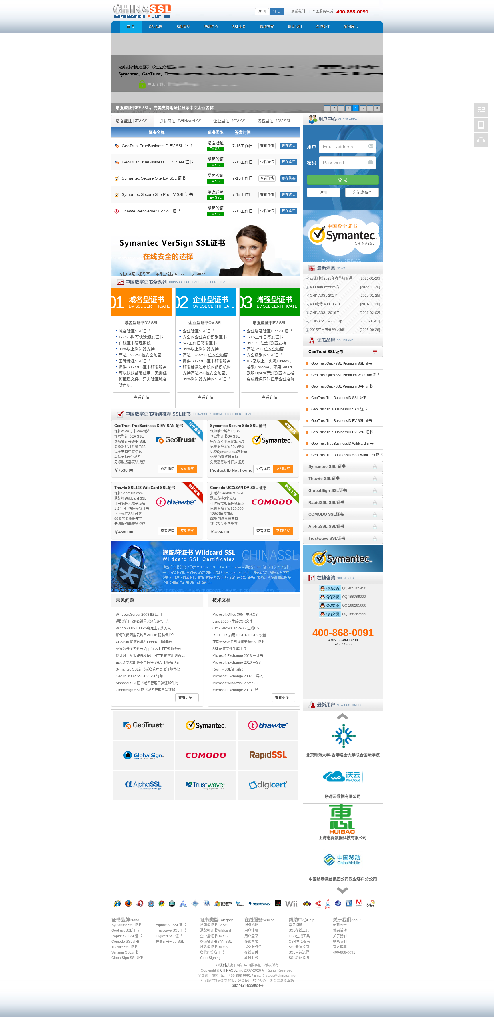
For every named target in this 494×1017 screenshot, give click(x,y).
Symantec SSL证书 (126, 925)
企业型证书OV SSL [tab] (230, 121)
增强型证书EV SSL (214, 925)
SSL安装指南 (299, 947)
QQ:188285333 (354, 597)
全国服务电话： (324, 11)
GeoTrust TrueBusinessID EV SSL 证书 (341, 421)
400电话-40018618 (325, 304)
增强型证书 (129, 436)
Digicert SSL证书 (169, 936)
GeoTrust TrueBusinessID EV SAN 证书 (342, 432)
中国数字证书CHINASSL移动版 (481, 125)
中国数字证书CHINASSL (164, 10)
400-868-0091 (343, 636)
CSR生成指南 (299, 942)
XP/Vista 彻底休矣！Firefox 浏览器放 (144, 642)
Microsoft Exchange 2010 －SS (236, 663)
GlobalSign (143, 755)
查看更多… (187, 698)
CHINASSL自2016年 (326, 321)
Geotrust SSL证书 (125, 930)
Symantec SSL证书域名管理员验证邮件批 (148, 669)
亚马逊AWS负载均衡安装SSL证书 (238, 642)
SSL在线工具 (299, 930)
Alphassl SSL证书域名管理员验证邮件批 (147, 683)
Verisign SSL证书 (124, 952)
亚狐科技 (223, 965)
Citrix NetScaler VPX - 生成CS (235, 628)
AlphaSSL (143, 785)
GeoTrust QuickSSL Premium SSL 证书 (341, 364)
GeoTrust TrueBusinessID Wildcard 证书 (342, 444)
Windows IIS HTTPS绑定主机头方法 (143, 628)
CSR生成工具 (299, 936)
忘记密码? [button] (362, 192)
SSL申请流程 (299, 952)
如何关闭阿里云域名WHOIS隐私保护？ (145, 635)
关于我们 (340, 936)
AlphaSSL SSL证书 (171, 925)
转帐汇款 (251, 958)
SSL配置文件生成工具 (229, 649)
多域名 (227, 493)
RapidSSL (268, 755)
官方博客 (340, 947)
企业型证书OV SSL (215, 936)
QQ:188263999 (354, 614)
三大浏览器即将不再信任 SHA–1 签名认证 (148, 663)
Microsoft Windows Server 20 (235, 683)
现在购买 (289, 146)
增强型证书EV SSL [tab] (133, 121)
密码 (311, 163)
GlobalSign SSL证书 (127, 958)
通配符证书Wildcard (215, 930)
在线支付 (251, 952)
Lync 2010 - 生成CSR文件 (232, 621)
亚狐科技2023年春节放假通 (331, 278)
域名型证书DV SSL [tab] (274, 121)
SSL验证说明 (299, 958)
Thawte (268, 725)
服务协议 (251, 925)
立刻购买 (187, 469)
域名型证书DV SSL (215, 947)
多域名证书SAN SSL (216, 942)
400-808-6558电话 (324, 287)
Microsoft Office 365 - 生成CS (235, 615)
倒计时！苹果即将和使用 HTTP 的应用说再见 (150, 656)
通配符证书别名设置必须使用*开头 (142, 621)
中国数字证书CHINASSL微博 (481, 110)
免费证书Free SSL (170, 942)
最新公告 (340, 925)
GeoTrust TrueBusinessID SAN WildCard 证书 (347, 455)
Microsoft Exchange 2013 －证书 (237, 656)
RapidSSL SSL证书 (126, 936)
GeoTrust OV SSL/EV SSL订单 (139, 676)
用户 (311, 147)
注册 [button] (324, 192)
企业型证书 (225, 436)
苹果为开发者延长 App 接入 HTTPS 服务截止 (150, 649)
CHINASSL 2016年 (325, 313)
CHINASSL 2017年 (325, 296)
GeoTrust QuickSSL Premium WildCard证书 (345, 375)
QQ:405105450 (354, 588)
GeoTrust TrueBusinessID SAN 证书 (339, 409)
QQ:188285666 (354, 605)
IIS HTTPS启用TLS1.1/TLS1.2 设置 (239, 635)
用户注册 (251, 930)
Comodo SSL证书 (125, 942)
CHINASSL (229, 970)
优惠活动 (340, 930)
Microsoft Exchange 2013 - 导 (235, 690)
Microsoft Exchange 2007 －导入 (237, 676)
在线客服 (251, 942)
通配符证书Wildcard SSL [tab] (181, 121)
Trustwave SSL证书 (171, 930)
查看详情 (267, 146)
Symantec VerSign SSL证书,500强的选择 (205, 250)
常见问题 (295, 925)
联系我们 (298, 11)
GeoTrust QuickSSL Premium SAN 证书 (342, 386)
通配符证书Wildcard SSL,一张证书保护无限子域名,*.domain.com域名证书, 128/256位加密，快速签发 (205, 566)
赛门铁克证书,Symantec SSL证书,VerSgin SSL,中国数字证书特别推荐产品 (343, 236)
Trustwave (205, 785)
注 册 (262, 12)
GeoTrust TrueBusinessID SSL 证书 (338, 398)
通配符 (130, 498)
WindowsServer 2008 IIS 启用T (140, 615)
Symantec (205, 725)
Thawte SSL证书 (124, 947)
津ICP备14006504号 (248, 986)
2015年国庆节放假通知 (327, 330)
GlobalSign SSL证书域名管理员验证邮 (145, 690)
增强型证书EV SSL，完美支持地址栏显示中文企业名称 (165, 108)
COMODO (205, 755)
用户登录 (251, 936)
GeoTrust (143, 725)
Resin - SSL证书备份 (228, 669)
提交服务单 (253, 947)
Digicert (268, 785)
